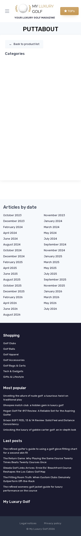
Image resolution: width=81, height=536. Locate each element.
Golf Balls (9, 348)
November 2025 (54, 285)
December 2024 (14, 256)
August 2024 (12, 244)
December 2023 (14, 221)
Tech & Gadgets (13, 371)
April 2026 (10, 303)
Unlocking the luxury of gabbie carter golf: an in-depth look (39, 429)
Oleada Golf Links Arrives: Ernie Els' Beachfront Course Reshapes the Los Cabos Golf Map (37, 469)
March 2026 (51, 297)
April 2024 (10, 232)
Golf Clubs (9, 343)
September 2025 (55, 279)
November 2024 (54, 250)
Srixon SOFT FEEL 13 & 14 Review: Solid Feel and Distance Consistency (39, 422)
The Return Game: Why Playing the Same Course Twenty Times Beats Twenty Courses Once (38, 460)
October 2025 (12, 285)
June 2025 (10, 273)
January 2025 (53, 256)
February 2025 (13, 262)
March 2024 (51, 227)
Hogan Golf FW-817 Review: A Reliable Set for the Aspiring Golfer (39, 412)
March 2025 (51, 262)
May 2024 (50, 232)
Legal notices (28, 523)
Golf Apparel (11, 354)
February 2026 (13, 297)
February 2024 (13, 227)
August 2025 (12, 279)
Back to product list (24, 44)
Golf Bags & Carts (14, 365)
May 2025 (50, 268)
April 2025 (10, 268)
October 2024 (12, 250)
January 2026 (53, 291)
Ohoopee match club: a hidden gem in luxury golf (33, 405)
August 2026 (12, 314)
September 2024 (55, 244)
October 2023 (12, 215)
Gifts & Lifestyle (13, 376)
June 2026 (10, 308)
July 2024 (50, 238)
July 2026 (50, 308)
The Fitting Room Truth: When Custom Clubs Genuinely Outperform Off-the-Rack (36, 479)
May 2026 (50, 303)
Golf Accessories (14, 360)
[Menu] (8, 11)
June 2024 (10, 238)
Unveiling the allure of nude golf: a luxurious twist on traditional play (35, 397)
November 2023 (54, 215)
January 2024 (53, 221)
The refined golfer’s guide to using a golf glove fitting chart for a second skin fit (40, 450)
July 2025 (50, 273)
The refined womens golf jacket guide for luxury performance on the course (33, 488)
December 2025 (14, 291)
